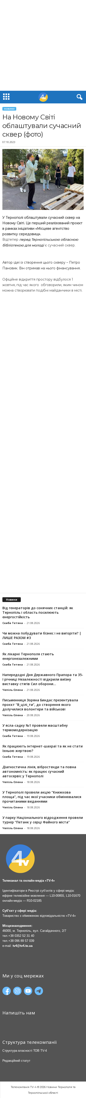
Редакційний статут (16, 1060)
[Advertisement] (43, 45)
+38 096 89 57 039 (21, 941)
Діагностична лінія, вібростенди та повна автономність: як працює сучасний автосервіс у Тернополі (39, 771)
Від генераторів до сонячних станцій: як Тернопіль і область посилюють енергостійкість (37, 612)
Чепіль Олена (12, 690)
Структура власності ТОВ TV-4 (24, 1050)
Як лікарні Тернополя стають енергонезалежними (28, 656)
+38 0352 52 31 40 (21, 936)
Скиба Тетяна (12, 623)
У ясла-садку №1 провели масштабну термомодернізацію (35, 727)
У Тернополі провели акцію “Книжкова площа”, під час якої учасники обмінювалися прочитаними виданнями (41, 797)
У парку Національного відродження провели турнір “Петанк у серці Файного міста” (42, 819)
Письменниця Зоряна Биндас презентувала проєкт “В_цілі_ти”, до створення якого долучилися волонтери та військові (40, 704)
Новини (9, 108)
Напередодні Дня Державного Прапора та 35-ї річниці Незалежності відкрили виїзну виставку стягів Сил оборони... (42, 679)
